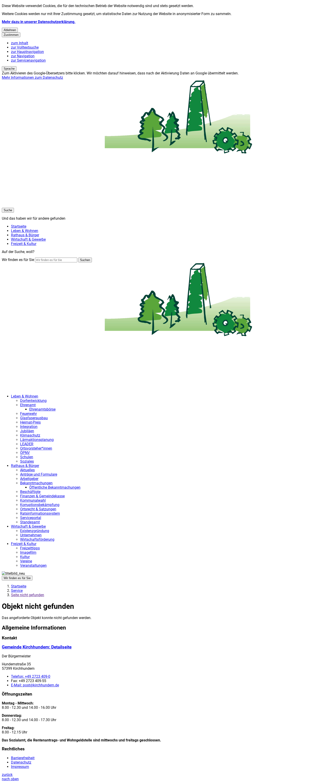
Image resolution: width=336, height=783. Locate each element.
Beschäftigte (30, 492)
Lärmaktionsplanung (37, 440)
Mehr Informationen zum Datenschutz (32, 77)
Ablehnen (10, 30)
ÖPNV (25, 453)
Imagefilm (28, 552)
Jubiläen (27, 431)
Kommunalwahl (33, 500)
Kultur (25, 557)
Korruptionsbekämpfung (39, 505)
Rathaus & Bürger (25, 466)
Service (17, 590)
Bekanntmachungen (36, 483)
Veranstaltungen (33, 565)
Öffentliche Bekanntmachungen (54, 487)
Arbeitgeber (29, 479)
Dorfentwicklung (33, 400)
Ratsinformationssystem (40, 513)
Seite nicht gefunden (27, 595)
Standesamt (30, 522)
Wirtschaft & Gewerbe (28, 526)
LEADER (26, 444)
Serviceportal (30, 518)
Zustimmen (11, 35)
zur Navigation (23, 56)
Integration (28, 426)
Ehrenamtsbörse (42, 409)
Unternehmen (31, 535)
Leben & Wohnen (24, 396)
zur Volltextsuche (25, 47)
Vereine (26, 561)
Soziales (27, 461)
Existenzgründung (34, 531)
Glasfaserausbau (34, 418)
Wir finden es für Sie (18, 260)
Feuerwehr (28, 413)
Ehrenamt (28, 405)
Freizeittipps (30, 548)
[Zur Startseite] (139, 205)
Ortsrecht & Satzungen (38, 509)
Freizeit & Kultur (23, 544)
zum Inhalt (19, 43)
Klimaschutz (30, 435)
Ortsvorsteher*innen (36, 448)
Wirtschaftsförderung (37, 539)
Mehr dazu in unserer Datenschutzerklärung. (38, 22)
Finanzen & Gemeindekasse (42, 496)
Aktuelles (27, 470)
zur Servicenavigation (28, 60)
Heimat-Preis (30, 422)
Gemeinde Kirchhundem (37, 647)
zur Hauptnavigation (27, 52)
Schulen (26, 457)
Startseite (18, 586)
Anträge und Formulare (38, 474)
